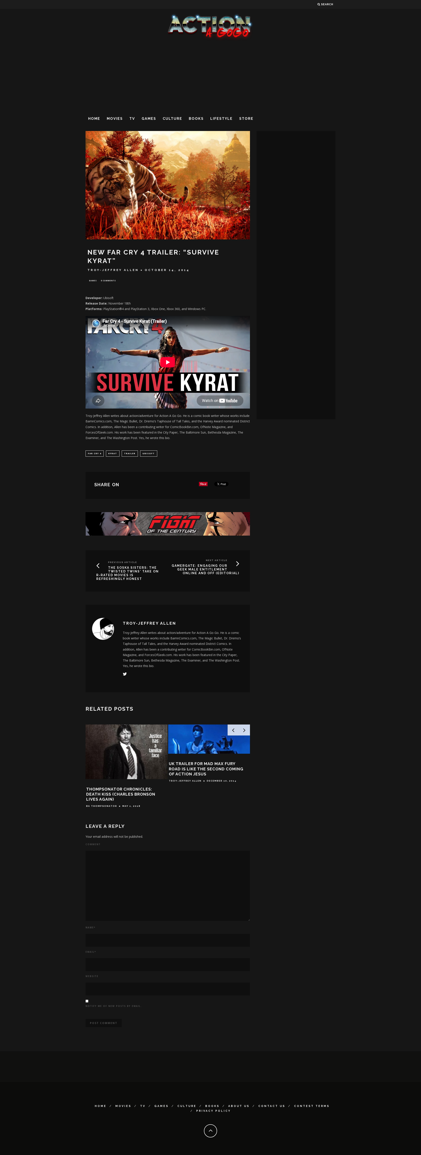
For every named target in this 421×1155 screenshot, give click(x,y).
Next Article (216, 560)
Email (91, 951)
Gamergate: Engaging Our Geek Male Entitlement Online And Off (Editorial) (205, 569)
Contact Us (271, 1106)
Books (196, 119)
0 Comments (108, 280)
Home (94, 119)
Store (246, 119)
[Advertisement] (210, 76)
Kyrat (112, 453)
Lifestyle (221, 119)
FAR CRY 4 (94, 453)
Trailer (130, 453)
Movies (115, 119)
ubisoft (149, 453)
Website (92, 976)
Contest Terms (312, 1106)
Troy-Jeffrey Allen (113, 270)
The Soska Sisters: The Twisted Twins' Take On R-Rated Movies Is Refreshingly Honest (127, 573)
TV (132, 119)
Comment (93, 844)
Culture (172, 119)
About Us (239, 1106)
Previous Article (122, 562)
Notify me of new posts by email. (114, 1006)
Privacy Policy (213, 1110)
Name (90, 927)
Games (149, 119)
